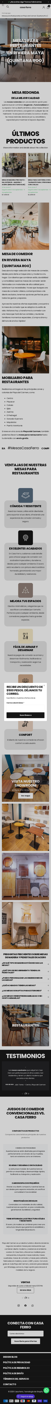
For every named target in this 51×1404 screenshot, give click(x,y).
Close (44, 685)
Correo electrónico (15, 703)
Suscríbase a (25, 715)
